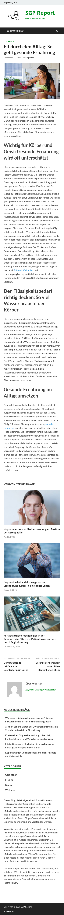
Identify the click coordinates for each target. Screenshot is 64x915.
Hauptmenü (17, 31)
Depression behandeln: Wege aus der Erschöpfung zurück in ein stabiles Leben (27, 584)
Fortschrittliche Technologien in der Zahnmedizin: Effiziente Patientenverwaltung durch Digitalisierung (30, 639)
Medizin (9, 779)
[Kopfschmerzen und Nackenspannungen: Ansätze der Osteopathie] (32, 525)
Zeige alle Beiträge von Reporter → (40, 691)
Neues (8, 784)
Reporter (30, 57)
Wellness (10, 789)
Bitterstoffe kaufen (23, 270)
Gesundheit (9, 42)
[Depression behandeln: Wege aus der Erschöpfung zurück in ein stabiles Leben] (32, 579)
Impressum (9, 911)
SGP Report (40, 12)
